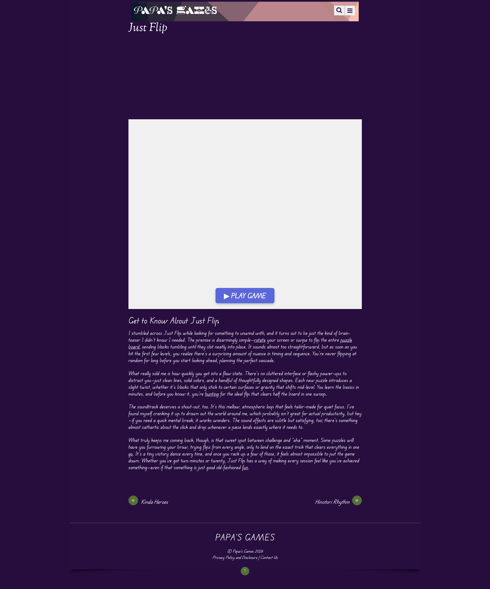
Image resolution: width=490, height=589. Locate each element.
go (130, 453)
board (134, 346)
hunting (212, 393)
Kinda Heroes (150, 501)
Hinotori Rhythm (337, 501)
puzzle (346, 340)
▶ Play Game (245, 295)
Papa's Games (243, 551)
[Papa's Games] (175, 10)
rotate (260, 340)
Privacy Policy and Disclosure (234, 557)
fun (245, 467)
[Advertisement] (245, 77)
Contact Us (269, 557)
